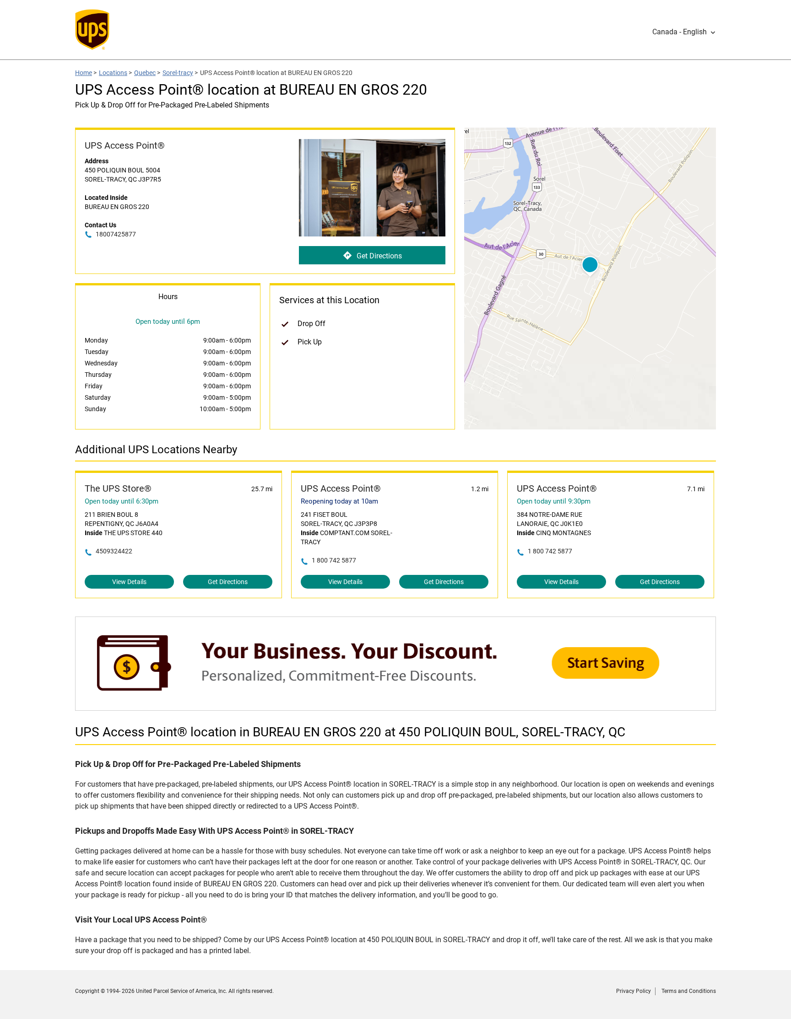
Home (83, 72)
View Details (129, 581)
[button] (684, 32)
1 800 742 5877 (334, 560)
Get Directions (379, 256)
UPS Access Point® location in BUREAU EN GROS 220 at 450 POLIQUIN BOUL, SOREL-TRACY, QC (350, 732)
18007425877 (116, 234)
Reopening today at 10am (339, 501)
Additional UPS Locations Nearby (156, 449)
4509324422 (114, 551)
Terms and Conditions (688, 991)
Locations (113, 72)
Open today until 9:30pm (554, 501)
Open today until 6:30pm (121, 501)
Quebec (145, 72)
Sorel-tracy (178, 72)
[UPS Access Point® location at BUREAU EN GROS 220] (395, 706)
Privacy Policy (633, 991)
